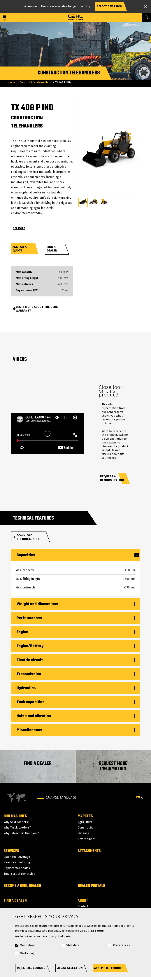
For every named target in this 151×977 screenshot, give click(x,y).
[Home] (75, 17)
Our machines (15, 816)
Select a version (109, 6)
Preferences (121, 945)
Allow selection (70, 968)
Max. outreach (24, 284)
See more (97, 930)
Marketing (27, 953)
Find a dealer (52, 248)
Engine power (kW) (27, 290)
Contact (83, 906)
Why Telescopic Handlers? (21, 833)
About (83, 901)
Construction (86, 827)
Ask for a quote (20, 248)
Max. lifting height (27, 278)
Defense (83, 833)
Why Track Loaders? (17, 827)
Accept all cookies (108, 968)
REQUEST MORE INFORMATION (113, 766)
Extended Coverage (17, 857)
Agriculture (85, 822)
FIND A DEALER (38, 764)
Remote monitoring (17, 862)
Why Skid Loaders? (16, 822)
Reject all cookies (31, 968)
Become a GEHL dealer (22, 886)
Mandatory (27, 945)
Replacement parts (17, 868)
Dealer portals (91, 886)
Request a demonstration (112, 478)
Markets (85, 816)
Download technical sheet (29, 537)
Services (11, 851)
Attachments (89, 851)
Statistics (72, 945)
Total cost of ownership (19, 873)
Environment (86, 839)
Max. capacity (24, 272)
